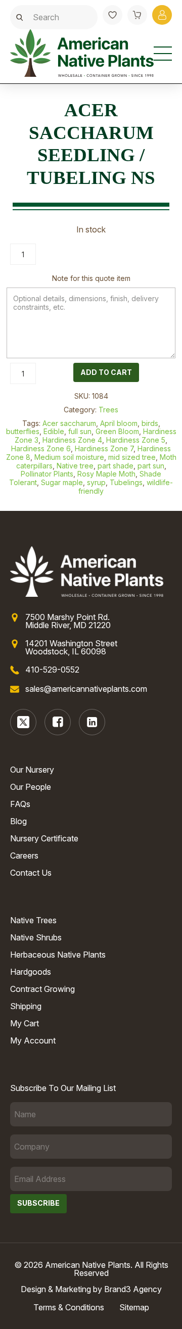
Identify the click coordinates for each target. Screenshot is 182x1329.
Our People (30, 787)
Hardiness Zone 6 (41, 448)
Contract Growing (42, 989)
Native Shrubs (36, 937)
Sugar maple (62, 482)
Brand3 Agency (133, 1289)
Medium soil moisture (69, 457)
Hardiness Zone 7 (104, 448)
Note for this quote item (91, 278)
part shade (115, 465)
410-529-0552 (52, 670)
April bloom (119, 423)
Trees (108, 409)
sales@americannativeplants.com (86, 689)
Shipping (25, 1006)
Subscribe (38, 1203)
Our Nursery (32, 770)
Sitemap (134, 1307)
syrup (96, 482)
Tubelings (126, 482)
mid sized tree (132, 457)
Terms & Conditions (68, 1307)
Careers (24, 855)
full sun (80, 431)
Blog (18, 821)
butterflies (22, 431)
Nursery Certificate (44, 838)
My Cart (24, 1023)
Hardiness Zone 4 (72, 440)
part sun (151, 465)
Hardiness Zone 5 (135, 440)
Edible (53, 431)
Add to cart (106, 372)
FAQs (20, 804)
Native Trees (33, 920)
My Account (33, 1040)
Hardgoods (30, 972)
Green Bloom (117, 431)
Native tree (75, 465)
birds (150, 423)
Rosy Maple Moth (106, 473)
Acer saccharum (69, 423)
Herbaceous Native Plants (58, 955)
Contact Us (31, 873)
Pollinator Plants (47, 473)
